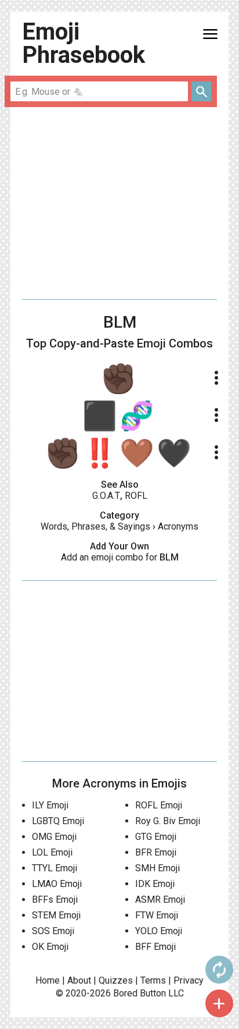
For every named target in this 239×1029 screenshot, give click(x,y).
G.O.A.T (106, 495)
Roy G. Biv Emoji (167, 820)
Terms (153, 980)
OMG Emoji (54, 836)
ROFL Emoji (158, 805)
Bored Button (139, 993)
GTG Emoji (155, 836)
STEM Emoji (56, 915)
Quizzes (116, 980)
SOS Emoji (53, 930)
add (219, 1003)
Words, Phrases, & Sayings (95, 526)
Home (47, 980)
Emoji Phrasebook (83, 43)
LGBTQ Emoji (58, 820)
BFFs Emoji (55, 899)
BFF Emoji (155, 946)
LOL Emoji (52, 852)
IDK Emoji (155, 883)
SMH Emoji (157, 868)
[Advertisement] (119, 203)
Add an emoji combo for (120, 557)
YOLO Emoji (158, 930)
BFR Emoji (155, 852)
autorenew (219, 970)
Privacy (188, 980)
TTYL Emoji (54, 868)
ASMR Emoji (160, 899)
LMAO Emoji (57, 883)
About (79, 980)
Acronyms (178, 526)
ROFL (136, 495)
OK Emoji (50, 946)
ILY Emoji (50, 805)
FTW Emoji (156, 915)
